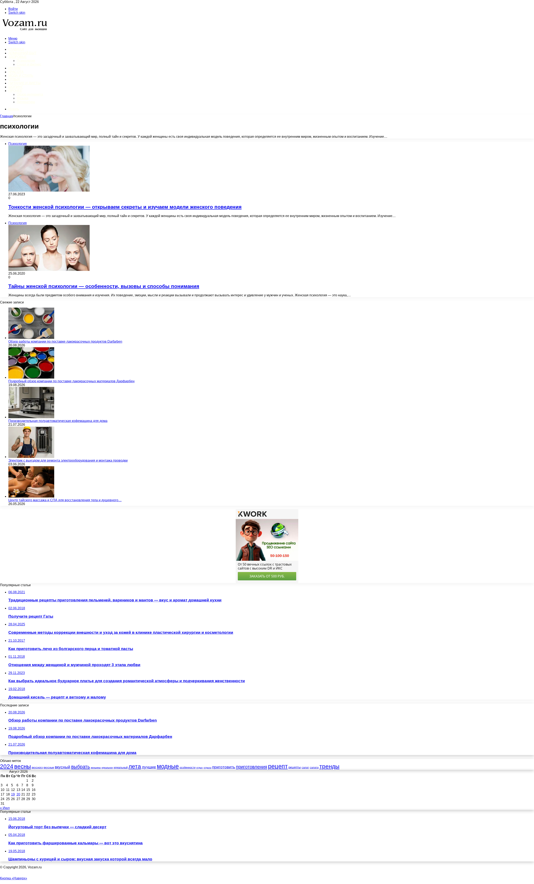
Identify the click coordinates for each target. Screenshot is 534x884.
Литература (26, 102)
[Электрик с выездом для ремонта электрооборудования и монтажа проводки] (31, 456)
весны (22, 766)
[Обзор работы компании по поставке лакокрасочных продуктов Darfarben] (31, 338)
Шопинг (15, 87)
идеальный (121, 767)
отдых (199, 767)
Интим (14, 68)
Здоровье (17, 57)
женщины (96, 767)
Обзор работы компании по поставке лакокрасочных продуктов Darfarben (65, 341)
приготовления (251, 766)
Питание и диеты (24, 83)
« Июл (5, 808)
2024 (6, 766)
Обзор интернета (30, 94)
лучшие (149, 767)
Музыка (22, 98)
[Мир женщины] (24, 31)
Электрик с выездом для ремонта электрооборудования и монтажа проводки (68, 460)
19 (13, 794)
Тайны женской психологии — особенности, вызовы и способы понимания (103, 286)
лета (134, 766)
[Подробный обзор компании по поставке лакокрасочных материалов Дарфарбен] (31, 377)
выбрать (80, 766)
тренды (329, 766)
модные (168, 766)
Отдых (14, 79)
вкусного (37, 767)
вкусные (49, 767)
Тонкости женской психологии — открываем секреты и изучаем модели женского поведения (125, 207)
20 (18, 794)
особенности (187, 767)
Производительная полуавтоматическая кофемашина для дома (57, 421)
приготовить (223, 767)
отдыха (207, 767)
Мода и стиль (20, 75)
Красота (16, 72)
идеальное (107, 767)
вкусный (62, 767)
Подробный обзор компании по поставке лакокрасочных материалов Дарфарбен (71, 381)
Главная (6, 116)
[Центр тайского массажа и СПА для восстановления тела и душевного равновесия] (31, 496)
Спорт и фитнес (29, 64)
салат (305, 767)
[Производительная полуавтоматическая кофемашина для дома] (31, 417)
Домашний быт (22, 53)
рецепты (294, 767)
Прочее (15, 90)
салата (314, 767)
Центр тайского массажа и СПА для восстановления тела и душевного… (65, 500)
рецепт (278, 766)
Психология (26, 60)
